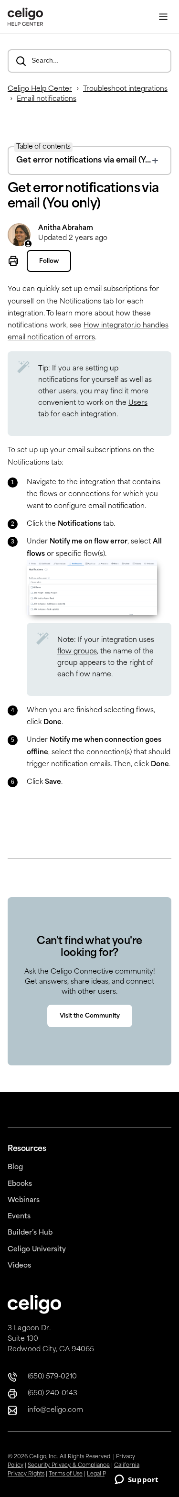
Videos (19, 1265)
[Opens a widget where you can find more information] (136, 1480)
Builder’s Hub (30, 1233)
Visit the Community (90, 1016)
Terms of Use (66, 1474)
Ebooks (20, 1184)
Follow (49, 261)
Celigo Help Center (40, 89)
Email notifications (46, 99)
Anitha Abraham (65, 228)
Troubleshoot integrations (125, 89)
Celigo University (37, 1249)
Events (19, 1216)
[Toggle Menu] (163, 17)
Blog (15, 1167)
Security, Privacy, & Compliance (69, 1465)
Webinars (24, 1200)
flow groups (77, 651)
